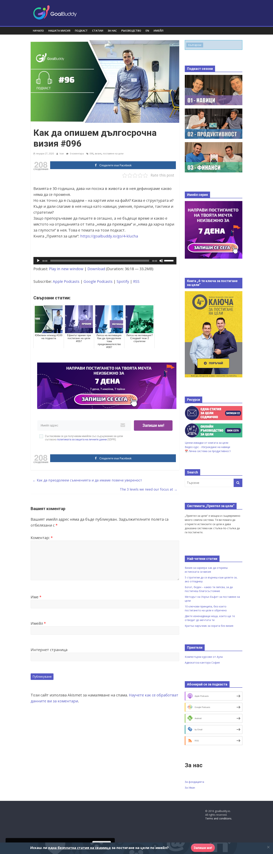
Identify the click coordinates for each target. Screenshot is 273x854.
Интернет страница (49, 649)
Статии (97, 30)
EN (147, 30)
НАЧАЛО (38, 30)
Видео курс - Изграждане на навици (207, 447)
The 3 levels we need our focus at (148, 489)
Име (36, 596)
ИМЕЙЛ (158, 30)
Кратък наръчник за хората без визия (209, 625)
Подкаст (81, 30)
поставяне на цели (113, 153)
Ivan (62, 153)
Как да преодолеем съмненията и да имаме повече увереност (87, 480)
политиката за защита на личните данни (82, 439)
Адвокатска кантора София (202, 662)
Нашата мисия (59, 30)
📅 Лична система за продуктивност (208, 451)
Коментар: (42, 537)
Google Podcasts (98, 281)
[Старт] (38, 261)
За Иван (190, 787)
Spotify (123, 281)
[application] (104, 260)
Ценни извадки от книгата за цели (206, 442)
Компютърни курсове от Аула (204, 657)
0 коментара (76, 153)
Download (96, 268)
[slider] (169, 260)
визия (98, 153)
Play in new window (66, 268)
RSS (136, 281)
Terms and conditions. (218, 818)
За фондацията (194, 782)
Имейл (38, 623)
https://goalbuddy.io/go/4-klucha (109, 236)
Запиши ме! (153, 425)
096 (91, 153)
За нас (112, 30)
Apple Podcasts (66, 281)
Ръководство (131, 30)
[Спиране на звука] (161, 261)
